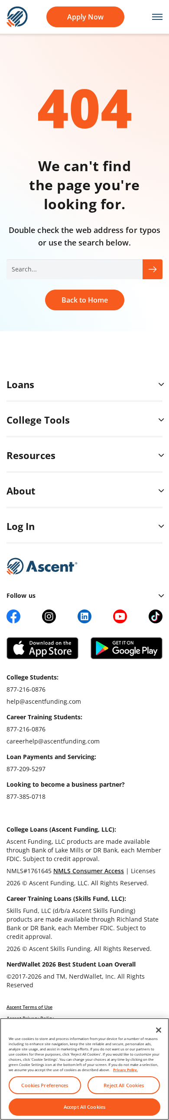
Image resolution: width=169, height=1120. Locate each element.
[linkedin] (84, 616)
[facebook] (13, 616)
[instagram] (49, 616)
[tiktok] (155, 616)
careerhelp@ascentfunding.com (53, 741)
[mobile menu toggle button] (152, 17)
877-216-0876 (26, 689)
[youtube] (120, 616)
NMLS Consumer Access (88, 871)
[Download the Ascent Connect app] (42, 648)
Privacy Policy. (125, 1069)
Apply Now (85, 17)
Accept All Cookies (84, 1107)
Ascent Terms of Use (29, 1007)
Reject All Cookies (124, 1085)
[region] (84, 1069)
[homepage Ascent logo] (17, 16)
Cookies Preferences (44, 1085)
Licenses (143, 871)
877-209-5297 (26, 769)
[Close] (158, 1030)
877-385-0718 (26, 796)
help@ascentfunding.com (43, 701)
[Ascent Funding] (42, 566)
